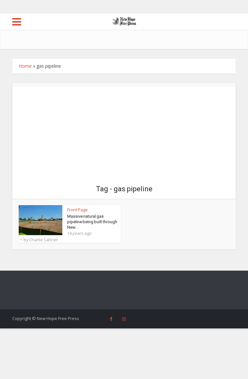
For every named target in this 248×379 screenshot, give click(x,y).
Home (25, 66)
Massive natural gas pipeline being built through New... (92, 222)
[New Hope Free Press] (124, 21)
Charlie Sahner (43, 240)
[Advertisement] (124, 131)
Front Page (77, 210)
